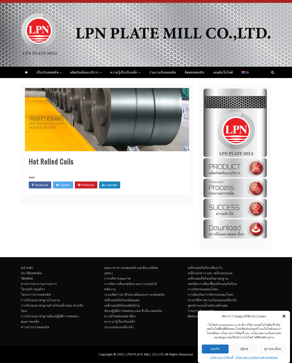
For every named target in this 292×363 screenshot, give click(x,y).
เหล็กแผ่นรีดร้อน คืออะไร (205, 268)
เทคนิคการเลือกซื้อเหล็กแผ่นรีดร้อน (212, 284)
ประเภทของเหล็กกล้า (119, 327)
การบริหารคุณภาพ (117, 278)
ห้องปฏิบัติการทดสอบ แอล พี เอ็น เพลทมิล (133, 311)
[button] (284, 316)
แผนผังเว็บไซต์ (223, 72)
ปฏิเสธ (244, 349)
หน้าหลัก (27, 268)
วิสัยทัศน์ (27, 278)
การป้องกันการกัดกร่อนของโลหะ (211, 294)
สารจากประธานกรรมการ (39, 284)
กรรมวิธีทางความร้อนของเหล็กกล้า (212, 300)
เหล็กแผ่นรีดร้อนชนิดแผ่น (121, 300)
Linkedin (111, 185)
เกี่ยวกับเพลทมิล (48, 72)
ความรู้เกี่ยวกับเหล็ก (124, 72)
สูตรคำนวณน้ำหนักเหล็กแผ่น (208, 305)
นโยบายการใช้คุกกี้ (221, 357)
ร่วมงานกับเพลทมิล (162, 72)
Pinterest (87, 185)
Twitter (64, 185)
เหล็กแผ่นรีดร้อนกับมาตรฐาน (208, 278)
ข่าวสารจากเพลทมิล (35, 327)
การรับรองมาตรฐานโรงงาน (40, 300)
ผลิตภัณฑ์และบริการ (84, 72)
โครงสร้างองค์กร (33, 289)
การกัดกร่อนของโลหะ (203, 289)
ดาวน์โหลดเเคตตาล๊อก (120, 316)
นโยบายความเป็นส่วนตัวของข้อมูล (256, 357)
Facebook (41, 185)
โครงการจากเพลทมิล (36, 294)
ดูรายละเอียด (272, 349)
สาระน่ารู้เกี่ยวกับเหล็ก (119, 321)
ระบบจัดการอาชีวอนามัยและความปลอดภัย (134, 294)
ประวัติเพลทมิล (31, 273)
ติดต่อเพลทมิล (194, 72)
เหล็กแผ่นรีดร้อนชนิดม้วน (122, 305)
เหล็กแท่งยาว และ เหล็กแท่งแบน (210, 273)
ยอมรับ (215, 349)
